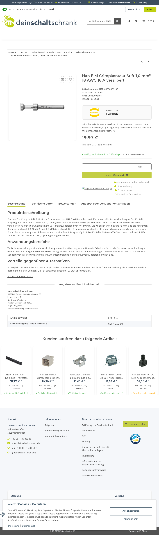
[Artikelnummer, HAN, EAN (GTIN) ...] (117, 21)
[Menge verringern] (85, 167)
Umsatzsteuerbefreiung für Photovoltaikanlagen (96, 449)
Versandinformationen (56, 436)
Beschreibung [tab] (16, 203)
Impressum (88, 455)
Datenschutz (88, 430)
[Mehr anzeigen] (53, 9)
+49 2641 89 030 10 (43, 2)
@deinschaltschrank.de (23, 452)
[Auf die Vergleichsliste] (62, 79)
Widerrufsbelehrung (92, 475)
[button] (129, 21)
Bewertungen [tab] (67, 203)
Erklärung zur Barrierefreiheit (97, 425)
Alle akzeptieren (131, 510)
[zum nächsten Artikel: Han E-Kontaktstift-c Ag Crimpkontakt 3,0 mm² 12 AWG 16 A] (148, 61)
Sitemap (86, 441)
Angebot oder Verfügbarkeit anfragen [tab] (105, 203)
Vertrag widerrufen (135, 424)
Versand (107, 144)
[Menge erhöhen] (148, 167)
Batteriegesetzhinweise (94, 469)
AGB (84, 436)
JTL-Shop (143, 531)
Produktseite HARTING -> (20, 276)
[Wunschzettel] (136, 21)
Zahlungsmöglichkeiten (57, 430)
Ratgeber (49, 425)
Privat (150, 9)
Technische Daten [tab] (41, 203)
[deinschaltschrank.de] (39, 21)
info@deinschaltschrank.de (69, 2)
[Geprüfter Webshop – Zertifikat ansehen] (97, 188)
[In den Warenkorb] (9, 72)
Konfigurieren (131, 518)
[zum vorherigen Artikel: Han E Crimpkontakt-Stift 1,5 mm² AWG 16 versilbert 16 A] (142, 61)
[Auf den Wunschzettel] (70, 79)
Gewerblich (134, 9)
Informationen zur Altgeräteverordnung (93, 463)
